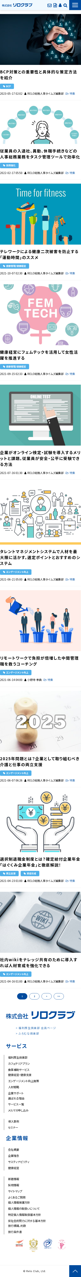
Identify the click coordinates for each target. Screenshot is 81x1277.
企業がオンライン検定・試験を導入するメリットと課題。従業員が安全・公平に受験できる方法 (40, 458)
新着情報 (13, 1179)
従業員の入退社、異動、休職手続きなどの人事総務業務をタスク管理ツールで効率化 (40, 154)
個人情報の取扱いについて (24, 1208)
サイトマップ (15, 1191)
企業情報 (65, 5)
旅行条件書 (15, 1232)
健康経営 (13, 1168)
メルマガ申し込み (18, 1110)
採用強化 (11, 165)
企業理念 (13, 1156)
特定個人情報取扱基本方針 (24, 1214)
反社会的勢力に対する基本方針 (27, 1221)
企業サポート (16, 1093)
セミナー (13, 1127)
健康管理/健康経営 (16, 265)
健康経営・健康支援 (19, 1075)
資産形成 (31, 873)
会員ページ (60, 5)
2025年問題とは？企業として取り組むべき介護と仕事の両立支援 (39, 761)
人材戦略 (13, 1087)
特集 (72, 93)
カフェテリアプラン (19, 1063)
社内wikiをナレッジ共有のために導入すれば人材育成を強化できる (38, 962)
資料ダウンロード (55, 5)
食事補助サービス (18, 1070)
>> (58, 996)
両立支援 (11, 873)
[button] (75, 5)
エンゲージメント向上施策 (23, 1081)
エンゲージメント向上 (17, 571)
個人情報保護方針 (19, 1202)
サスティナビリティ (18, 1162)
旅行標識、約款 (17, 1226)
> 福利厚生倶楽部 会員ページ (36, 1028)
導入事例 (13, 1121)
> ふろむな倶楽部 (27, 1033)
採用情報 (13, 1185)
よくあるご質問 (16, 1197)
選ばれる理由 (16, 1098)
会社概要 (13, 1149)
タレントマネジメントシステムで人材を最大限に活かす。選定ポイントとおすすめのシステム (40, 557)
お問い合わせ (49, 5)
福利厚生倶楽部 (17, 1057)
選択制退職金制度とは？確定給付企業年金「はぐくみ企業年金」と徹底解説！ (40, 862)
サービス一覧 (16, 1104)
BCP (8, 86)
